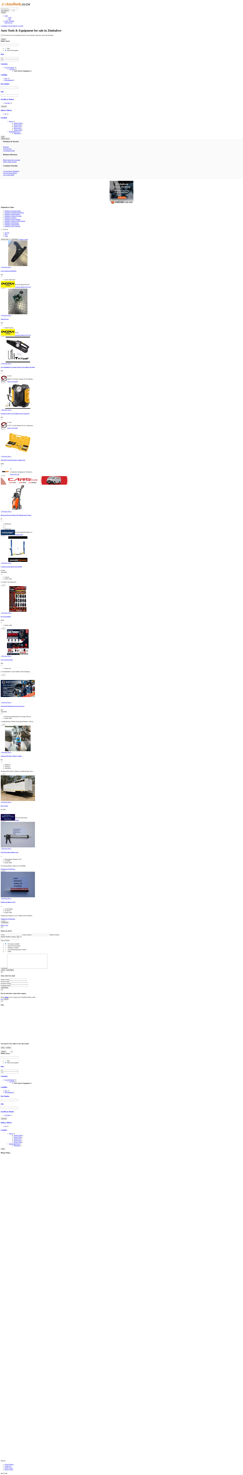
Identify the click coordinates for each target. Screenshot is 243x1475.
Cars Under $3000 (8, 175)
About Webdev (9, 1464)
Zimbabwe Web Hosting (12, 224)
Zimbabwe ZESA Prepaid (12, 226)
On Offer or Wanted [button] (7, 99)
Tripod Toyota (5, 319)
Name (2, 935)
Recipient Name (5, 983)
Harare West (17, 125)
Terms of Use (9, 1468)
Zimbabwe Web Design (12, 223)
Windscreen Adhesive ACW (8, 902)
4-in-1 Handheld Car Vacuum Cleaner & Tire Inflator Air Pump (18, 367)
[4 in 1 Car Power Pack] (18, 654)
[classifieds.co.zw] (16, 7)
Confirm (8, 1047)
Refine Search (5, 138)
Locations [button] (4, 117)
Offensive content (13, 947)
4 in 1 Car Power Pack (7, 659)
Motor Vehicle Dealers (10, 162)
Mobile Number (54, 935)
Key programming (6, 616)
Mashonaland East (14, 131)
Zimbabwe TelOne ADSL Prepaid (15, 221)
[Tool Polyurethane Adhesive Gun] (18, 847)
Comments (4, 968)
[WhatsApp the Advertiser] (1, 288)
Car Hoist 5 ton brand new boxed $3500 (11, 566)
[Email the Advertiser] (4, 585)
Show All (4, 106)
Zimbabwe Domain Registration (14, 212)
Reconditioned (9, 80)
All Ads (7, 232)
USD (6, 16)
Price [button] (2, 54)
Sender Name (5, 979)
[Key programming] (18, 611)
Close (3, 970)
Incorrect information (14, 946)
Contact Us (8, 1466)
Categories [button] (4, 64)
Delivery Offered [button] (6, 110)
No (5, 114)
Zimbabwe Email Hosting (12, 214)
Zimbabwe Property (11, 218)
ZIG (9, 19)
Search (3, 12)
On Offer (7, 103)
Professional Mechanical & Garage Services (12, 706)
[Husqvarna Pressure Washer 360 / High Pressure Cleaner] (18, 510)
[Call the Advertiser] (3, 585)
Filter (3, 136)
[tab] (121, 84)
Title (8, 48)
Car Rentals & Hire (9, 150)
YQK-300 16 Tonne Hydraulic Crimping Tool (13, 460)
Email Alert (14, 239)
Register (11, 21)
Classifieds (4, 26)
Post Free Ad (8, 22)
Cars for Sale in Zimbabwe (11, 171)
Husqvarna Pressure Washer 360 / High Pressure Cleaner (16, 515)
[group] (121, 193)
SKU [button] (2, 91)
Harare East (17, 128)
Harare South (18, 123)
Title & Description (12, 50)
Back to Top (4, 925)
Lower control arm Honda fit (8, 271)
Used (6, 236)
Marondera (17, 133)
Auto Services (7, 149)
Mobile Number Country (8, 937)
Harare (11, 121)
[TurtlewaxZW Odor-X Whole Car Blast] (18, 750)
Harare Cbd (17, 126)
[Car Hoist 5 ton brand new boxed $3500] (18, 561)
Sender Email (5, 981)
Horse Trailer (4, 806)
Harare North (18, 130)
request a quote (23, 239)
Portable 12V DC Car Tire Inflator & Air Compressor (15, 413)
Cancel (6, 999)
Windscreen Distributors (8, 869)
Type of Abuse (5, 940)
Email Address (27, 935)
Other (9, 951)
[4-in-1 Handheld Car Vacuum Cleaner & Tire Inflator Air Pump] (18, 362)
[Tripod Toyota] (18, 314)
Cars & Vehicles (12, 26)
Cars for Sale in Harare (10, 173)
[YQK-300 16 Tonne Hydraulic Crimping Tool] (18, 454)
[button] (4, 267)
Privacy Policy (9, 1469)
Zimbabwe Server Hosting (12, 219)
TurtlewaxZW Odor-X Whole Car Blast (11, 756)
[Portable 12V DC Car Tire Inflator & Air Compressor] (18, 408)
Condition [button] (4, 75)
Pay (2, 999)
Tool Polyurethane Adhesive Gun (9, 852)
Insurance (6, 147)
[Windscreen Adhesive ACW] (18, 897)
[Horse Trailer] (18, 800)
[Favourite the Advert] (1, 419)
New (6, 78)
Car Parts (20, 26)
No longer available (13, 944)
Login (6, 21)
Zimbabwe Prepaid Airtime (13, 211)
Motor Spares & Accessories (11, 160)
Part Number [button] (5, 84)
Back (3, 1047)
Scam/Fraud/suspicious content (17, 949)
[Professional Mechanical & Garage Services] (18, 701)
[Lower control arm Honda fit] (18, 265)
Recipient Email (5, 985)
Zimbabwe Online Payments (13, 216)
